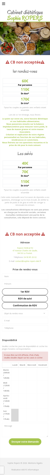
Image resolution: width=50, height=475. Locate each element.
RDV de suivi (25, 298)
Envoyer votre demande (25, 441)
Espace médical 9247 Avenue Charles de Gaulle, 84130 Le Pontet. (25, 250)
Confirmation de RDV (25, 305)
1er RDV (25, 291)
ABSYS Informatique (30, 469)
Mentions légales (35, 463)
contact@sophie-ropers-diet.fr (28, 261)
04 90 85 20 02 (30, 257)
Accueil (20, 41)
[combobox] (25, 313)
